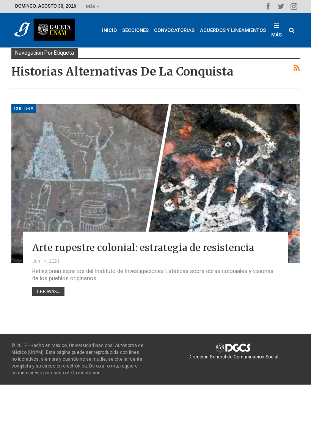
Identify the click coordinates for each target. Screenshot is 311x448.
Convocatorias (174, 30)
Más (91, 6)
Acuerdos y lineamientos (233, 30)
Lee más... (48, 291)
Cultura (23, 108)
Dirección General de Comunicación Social (233, 357)
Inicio (109, 30)
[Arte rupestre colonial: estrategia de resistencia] (155, 183)
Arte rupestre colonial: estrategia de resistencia (143, 247)
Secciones (135, 30)
